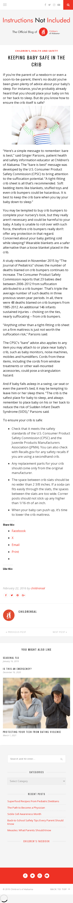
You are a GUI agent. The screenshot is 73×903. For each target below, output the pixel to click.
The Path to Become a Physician (26, 807)
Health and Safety (44, 50)
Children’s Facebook (36, 841)
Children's (22, 50)
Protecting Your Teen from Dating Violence (32, 731)
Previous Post (16, 632)
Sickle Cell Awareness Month (24, 814)
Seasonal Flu (11, 657)
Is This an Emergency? (17, 668)
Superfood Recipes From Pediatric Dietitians (33, 801)
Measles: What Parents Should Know (29, 830)
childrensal (38, 588)
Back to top (59, 889)
